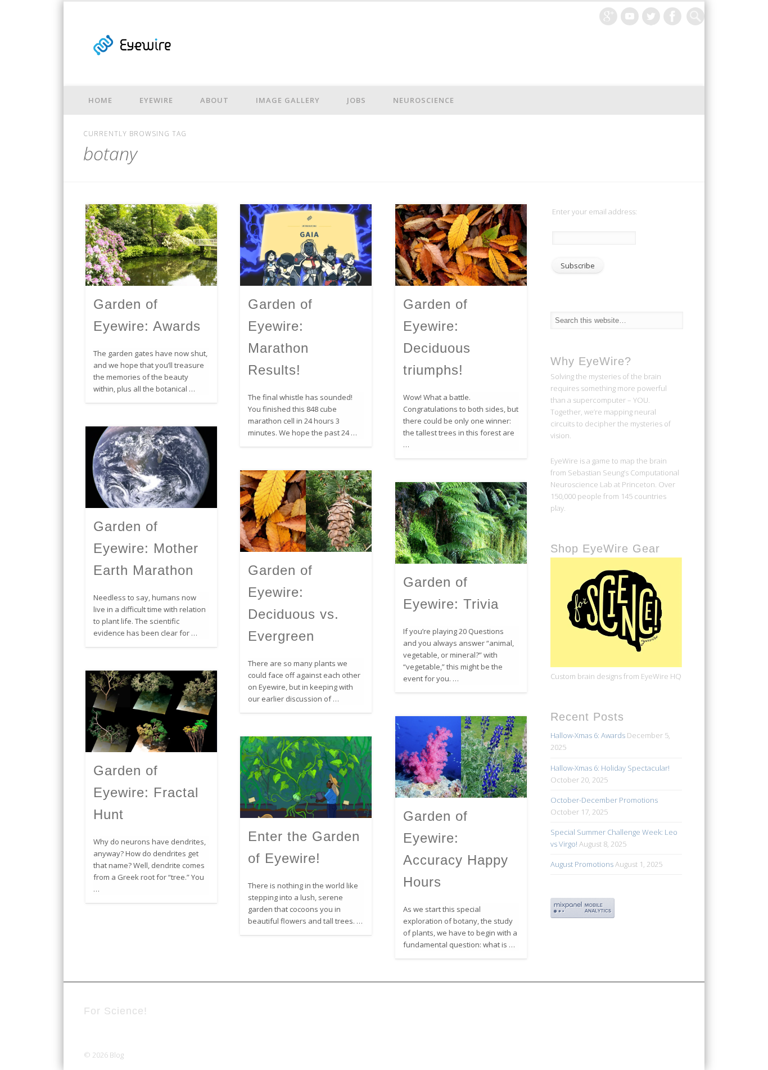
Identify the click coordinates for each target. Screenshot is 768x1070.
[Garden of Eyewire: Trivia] (461, 523)
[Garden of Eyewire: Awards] (151, 245)
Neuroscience (423, 100)
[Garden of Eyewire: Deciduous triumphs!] (461, 245)
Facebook (672, 16)
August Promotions (581, 864)
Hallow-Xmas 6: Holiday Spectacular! (610, 768)
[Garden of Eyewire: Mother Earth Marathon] (151, 467)
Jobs (356, 100)
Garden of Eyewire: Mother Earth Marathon (145, 548)
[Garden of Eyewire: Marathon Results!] (306, 245)
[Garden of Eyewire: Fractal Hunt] (151, 711)
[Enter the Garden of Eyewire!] (306, 777)
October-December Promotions (604, 800)
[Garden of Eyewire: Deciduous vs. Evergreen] (306, 511)
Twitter (651, 16)
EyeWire (156, 100)
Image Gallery (288, 100)
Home (100, 100)
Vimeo (630, 16)
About (214, 100)
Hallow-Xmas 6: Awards (587, 735)
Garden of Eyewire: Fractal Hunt (145, 792)
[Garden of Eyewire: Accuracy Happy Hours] (461, 757)
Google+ (608, 16)
